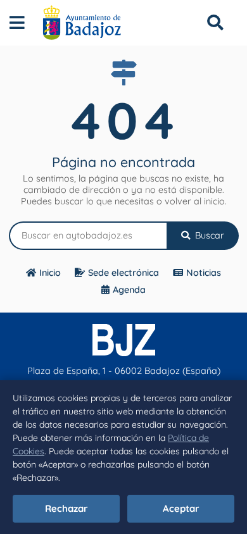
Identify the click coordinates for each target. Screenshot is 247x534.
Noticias (203, 272)
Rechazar (66, 508)
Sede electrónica (123, 272)
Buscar (208, 235)
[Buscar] (215, 22)
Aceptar (181, 508)
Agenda (129, 289)
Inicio (50, 272)
